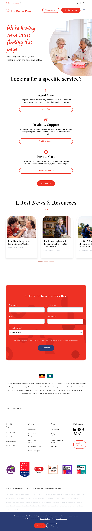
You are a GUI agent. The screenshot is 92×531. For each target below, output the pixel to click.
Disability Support (46, 141)
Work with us (50, 10)
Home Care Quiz (34, 451)
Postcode (51, 316)
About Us (9, 437)
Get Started (55, 429)
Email (11, 316)
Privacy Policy (54, 340)
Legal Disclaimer (61, 519)
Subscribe (46, 348)
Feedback (54, 446)
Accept (40, 526)
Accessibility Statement (53, 489)
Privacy (27, 489)
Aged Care (46, 109)
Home (8, 408)
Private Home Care (46, 171)
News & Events (11, 441)
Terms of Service (68, 340)
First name (13, 305)
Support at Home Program (34, 435)
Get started (46, 183)
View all (46, 209)
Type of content (15, 328)
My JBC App (10, 445)
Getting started (70, 10)
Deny (52, 526)
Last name (51, 305)
